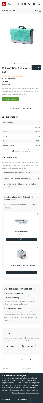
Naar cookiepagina (32, 393)
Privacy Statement (18, 393)
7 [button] (27, 64)
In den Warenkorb (10, 99)
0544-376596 (29, 346)
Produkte (5, 11)
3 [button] (19, 64)
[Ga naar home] (7, 3)
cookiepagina (16, 390)
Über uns (5, 372)
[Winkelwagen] (34, 3)
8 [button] (29, 64)
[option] (21, 34)
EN (22, 4)
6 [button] (25, 64)
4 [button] (21, 64)
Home (3, 19)
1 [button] (15, 64)
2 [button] (17, 64)
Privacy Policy (26, 368)
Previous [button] (34, 67)
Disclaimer (25, 372)
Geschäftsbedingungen (29, 365)
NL (18, 4)
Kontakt (12, 11)
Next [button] (38, 67)
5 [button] (23, 64)
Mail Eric (12, 346)
